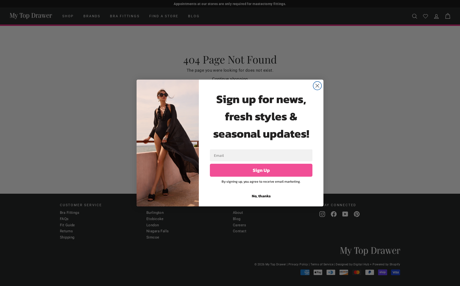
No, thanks (261, 196)
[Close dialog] (317, 86)
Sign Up (261, 170)
